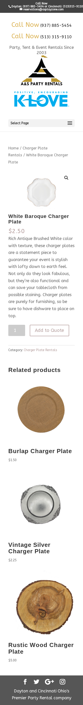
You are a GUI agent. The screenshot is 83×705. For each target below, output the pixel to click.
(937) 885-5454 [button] (56, 25)
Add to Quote (49, 330)
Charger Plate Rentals (40, 350)
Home (13, 148)
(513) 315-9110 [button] (56, 36)
